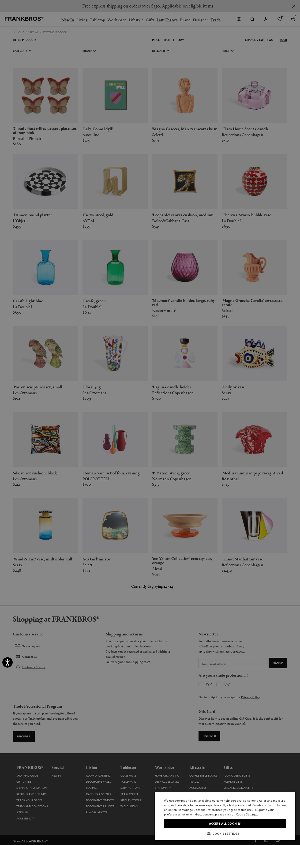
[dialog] (150, 422)
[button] (225, 833)
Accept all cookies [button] (225, 824)
